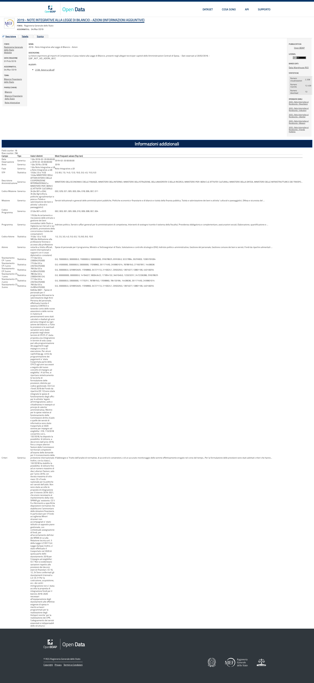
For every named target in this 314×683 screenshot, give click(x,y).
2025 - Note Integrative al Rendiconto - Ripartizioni (299, 103)
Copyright (48, 664)
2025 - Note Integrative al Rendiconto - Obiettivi (299, 115)
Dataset (208, 9)
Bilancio (8, 92)
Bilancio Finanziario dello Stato (13, 80)
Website (8, 52)
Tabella (25, 36)
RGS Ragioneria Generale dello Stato (62, 659)
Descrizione (10, 36)
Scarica (40, 36)
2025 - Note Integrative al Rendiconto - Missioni (299, 122)
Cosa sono (229, 9)
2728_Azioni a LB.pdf (44, 69)
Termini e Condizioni (73, 664)
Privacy (58, 664)
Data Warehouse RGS (299, 67)
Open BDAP (299, 47)
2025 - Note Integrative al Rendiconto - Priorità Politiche (299, 129)
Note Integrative (12, 102)
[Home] (50, 9)
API (247, 9)
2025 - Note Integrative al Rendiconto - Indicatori (299, 109)
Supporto (264, 9)
